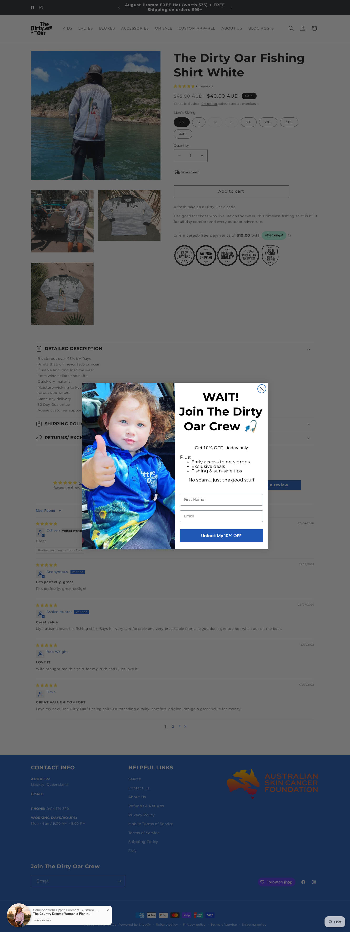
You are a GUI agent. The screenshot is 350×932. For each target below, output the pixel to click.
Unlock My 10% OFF (221, 536)
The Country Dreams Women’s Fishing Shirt (63, 914)
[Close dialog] (262, 389)
